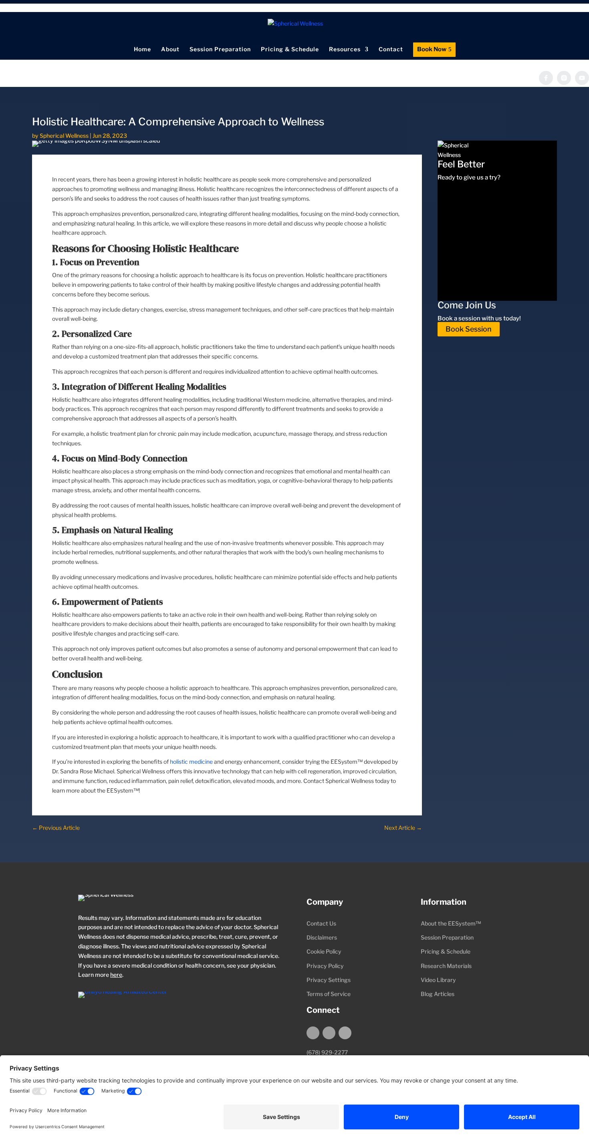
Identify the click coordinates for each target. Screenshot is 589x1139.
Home (142, 49)
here (116, 974)
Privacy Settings (329, 979)
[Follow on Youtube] (345, 1032)
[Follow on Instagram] (329, 1032)
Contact (391, 49)
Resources (345, 49)
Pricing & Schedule (290, 49)
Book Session (469, 329)
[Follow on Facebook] (313, 1032)
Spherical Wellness (64, 135)
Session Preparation (220, 49)
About (170, 49)
